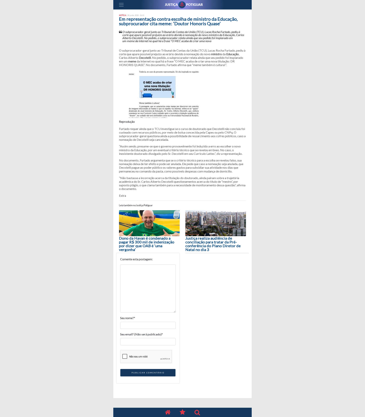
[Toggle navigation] (121, 4)
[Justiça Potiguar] (167, 412)
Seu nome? (127, 318)
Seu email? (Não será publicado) (141, 334)
